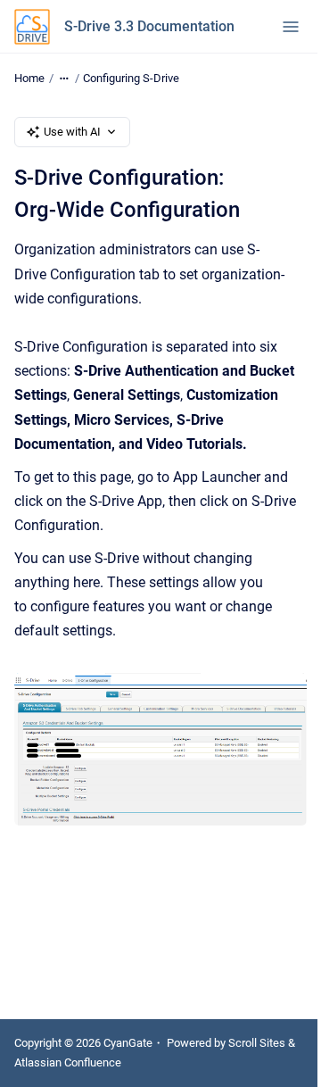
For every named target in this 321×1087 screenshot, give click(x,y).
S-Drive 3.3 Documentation (149, 26)
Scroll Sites (256, 1043)
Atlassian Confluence (67, 1062)
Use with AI (72, 131)
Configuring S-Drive (131, 78)
